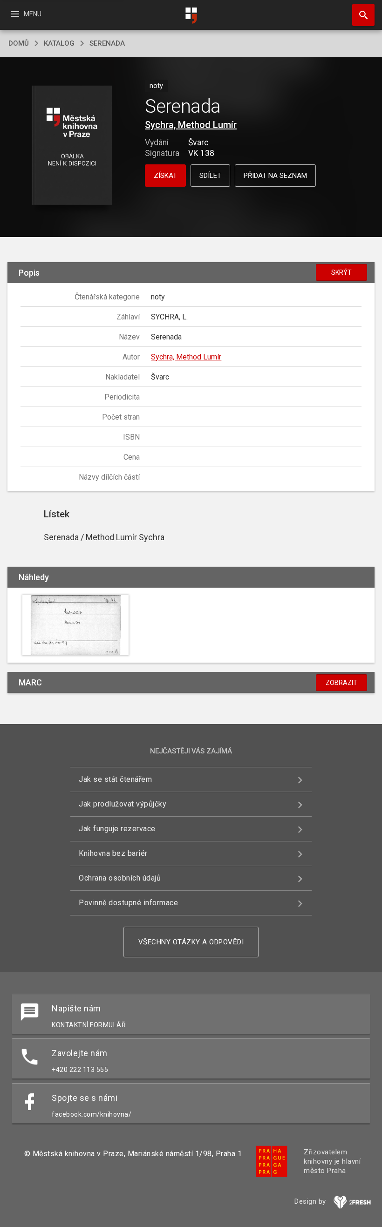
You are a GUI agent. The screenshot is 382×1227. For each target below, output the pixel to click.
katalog (59, 43)
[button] (71, 146)
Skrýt (341, 272)
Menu (25, 14)
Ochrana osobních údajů (120, 878)
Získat (165, 175)
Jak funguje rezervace (117, 828)
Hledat (360, 14)
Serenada (107, 43)
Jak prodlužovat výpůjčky (122, 804)
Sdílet (210, 175)
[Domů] (191, 15)
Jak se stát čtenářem (115, 779)
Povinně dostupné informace (128, 902)
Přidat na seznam (275, 175)
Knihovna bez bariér (113, 853)
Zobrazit (341, 682)
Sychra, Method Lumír (191, 124)
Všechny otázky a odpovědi (191, 942)
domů (18, 43)
